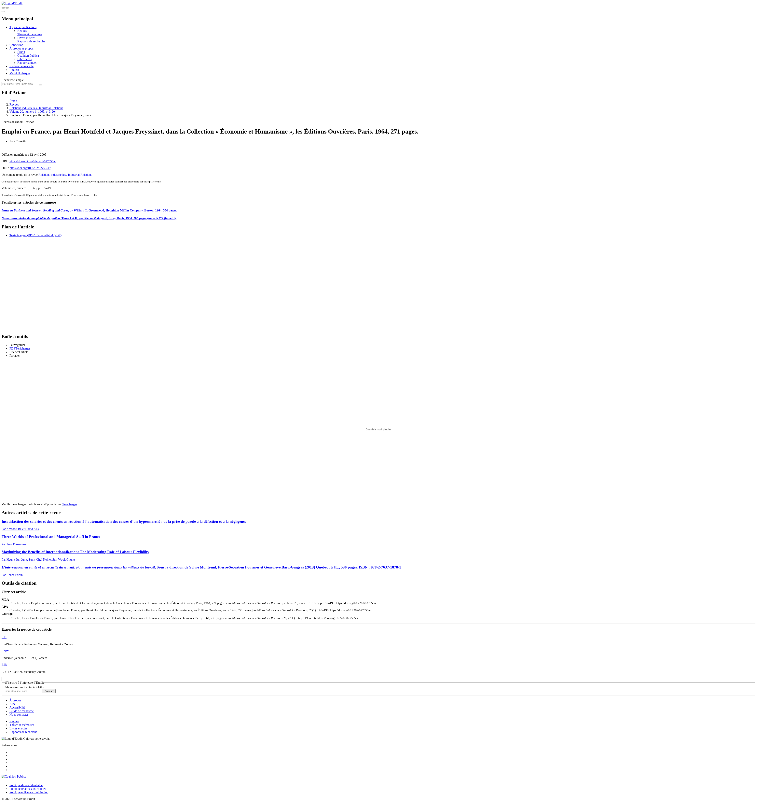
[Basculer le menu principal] (3, 11)
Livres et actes (26, 37)
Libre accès (24, 59)
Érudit (21, 52)
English (14, 69)
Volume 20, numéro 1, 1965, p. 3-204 (32, 111)
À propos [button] (15, 48)
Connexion (16, 45)
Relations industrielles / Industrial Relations (36, 108)
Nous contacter (18, 714)
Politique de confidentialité (26, 785)
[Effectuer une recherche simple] (3, 7)
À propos (28, 48)
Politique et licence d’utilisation (28, 792)
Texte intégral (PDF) (22, 235)
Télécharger (69, 504)
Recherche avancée (21, 66)
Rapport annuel (26, 62)
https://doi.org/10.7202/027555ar (30, 168)
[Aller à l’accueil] (12, 3)
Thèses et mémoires (29, 34)
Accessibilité (17, 707)
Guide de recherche (21, 711)
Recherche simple (13, 80)
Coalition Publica (28, 55)
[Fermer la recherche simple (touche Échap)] (7, 7)
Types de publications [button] (22, 27)
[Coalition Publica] (14, 776)
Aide (12, 704)
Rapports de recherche (31, 41)
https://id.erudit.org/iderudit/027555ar (32, 161)
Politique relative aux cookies (27, 788)
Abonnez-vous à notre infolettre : (25, 687)
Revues (22, 30)
